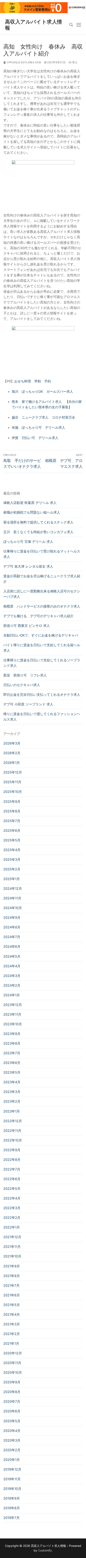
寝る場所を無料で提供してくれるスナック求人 (38, 522)
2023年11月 (12, 1014)
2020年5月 (11, 1421)
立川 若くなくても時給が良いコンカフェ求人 (38, 532)
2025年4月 (11, 850)
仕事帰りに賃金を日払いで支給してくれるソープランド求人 (41, 663)
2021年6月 (11, 1295)
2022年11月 (12, 1130)
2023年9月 (11, 1034)
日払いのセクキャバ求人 (21, 685)
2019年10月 (12, 1489)
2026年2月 (11, 753)
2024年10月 (12, 908)
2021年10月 (12, 1256)
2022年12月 (12, 1121)
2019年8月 (11, 1508)
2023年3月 (11, 1092)
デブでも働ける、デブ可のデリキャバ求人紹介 (38, 616)
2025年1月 (11, 879)
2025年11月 (12, 782)
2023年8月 (11, 1043)
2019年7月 (11, 1518)
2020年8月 (11, 1392)
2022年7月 (11, 1169)
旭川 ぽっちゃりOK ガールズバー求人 (42, 391)
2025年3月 (11, 859)
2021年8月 (11, 1276)
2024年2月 (11, 985)
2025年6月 (11, 830)
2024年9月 (11, 917)
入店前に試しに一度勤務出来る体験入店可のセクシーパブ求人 (41, 594)
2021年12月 (12, 1237)
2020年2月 (11, 1450)
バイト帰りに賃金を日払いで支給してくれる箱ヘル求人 (41, 647)
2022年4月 (11, 1198)
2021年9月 (11, 1266)
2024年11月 (12, 898)
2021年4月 (11, 1314)
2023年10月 (12, 1024)
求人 (74, 62)
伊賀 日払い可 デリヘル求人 (35, 438)
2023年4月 (11, 1082)
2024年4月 (11, 966)
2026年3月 (11, 743)
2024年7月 (11, 937)
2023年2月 (11, 1101)
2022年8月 (11, 1159)
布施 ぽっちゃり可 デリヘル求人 (38, 427)
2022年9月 (11, 1150)
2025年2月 (11, 869)
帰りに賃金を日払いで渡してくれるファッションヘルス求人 (41, 716)
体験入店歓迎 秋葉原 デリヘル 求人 (30, 503)
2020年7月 (11, 1401)
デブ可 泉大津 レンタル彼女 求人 (28, 566)
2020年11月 (12, 1363)
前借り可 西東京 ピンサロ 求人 (26, 625)
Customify (45, 1550)
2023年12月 (12, 1005)
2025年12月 (12, 772)
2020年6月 (11, 1411)
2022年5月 (11, 1188)
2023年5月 (11, 1072)
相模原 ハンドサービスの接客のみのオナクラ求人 (41, 606)
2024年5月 (11, 956)
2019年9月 (11, 1498)
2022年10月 (12, 1140)
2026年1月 (11, 763)
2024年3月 (11, 976)
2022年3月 (11, 1208)
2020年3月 (11, 1440)
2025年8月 (11, 811)
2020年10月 (12, 1372)
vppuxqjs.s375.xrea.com (23, 62)
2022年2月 (11, 1217)
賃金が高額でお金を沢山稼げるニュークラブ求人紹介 (41, 579)
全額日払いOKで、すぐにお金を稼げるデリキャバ (40, 635)
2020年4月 (11, 1431)
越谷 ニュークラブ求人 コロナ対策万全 (43, 417)
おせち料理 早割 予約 (32, 381)
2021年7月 (11, 1285)
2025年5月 (11, 840)
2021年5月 (11, 1305)
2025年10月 (12, 792)
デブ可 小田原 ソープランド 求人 (28, 704)
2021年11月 (12, 1246)
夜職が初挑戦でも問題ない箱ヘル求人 (31, 512)
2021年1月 (11, 1343)
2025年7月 (11, 821)
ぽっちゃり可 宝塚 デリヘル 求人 (28, 541)
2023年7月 (11, 1053)
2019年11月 (12, 1479)
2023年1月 (11, 1111)
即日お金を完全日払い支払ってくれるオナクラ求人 (41, 694)
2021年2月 (11, 1334)
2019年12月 (12, 1469)
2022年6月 (11, 1179)
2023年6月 (11, 1063)
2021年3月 (11, 1324)
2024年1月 (11, 995)
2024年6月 (11, 946)
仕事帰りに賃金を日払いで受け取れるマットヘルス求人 (41, 554)
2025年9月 (11, 801)
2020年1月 (11, 1460)
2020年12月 (12, 1353)
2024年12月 (12, 888)
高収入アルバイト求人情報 (33, 25)
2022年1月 (11, 1227)
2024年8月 (11, 927)
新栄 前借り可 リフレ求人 (25, 675)
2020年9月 (11, 1382)
